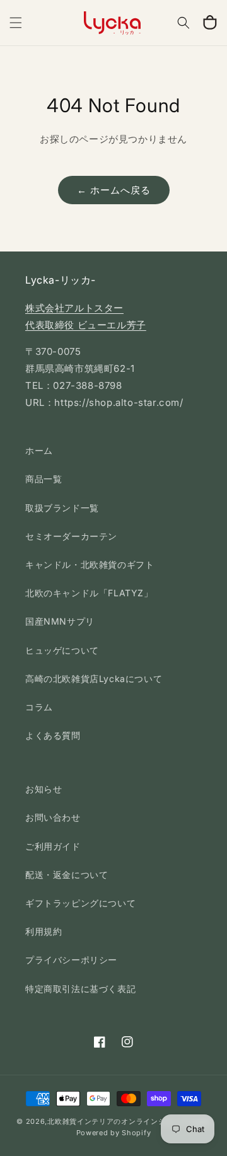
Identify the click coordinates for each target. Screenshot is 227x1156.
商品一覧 (43, 478)
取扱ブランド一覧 (62, 507)
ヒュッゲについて (62, 650)
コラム (39, 707)
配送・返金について (66, 874)
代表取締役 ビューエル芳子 (85, 325)
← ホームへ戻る (114, 190)
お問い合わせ (53, 817)
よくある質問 (53, 735)
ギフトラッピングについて (80, 903)
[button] (16, 23)
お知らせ (43, 788)
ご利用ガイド (53, 846)
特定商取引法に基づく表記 (80, 988)
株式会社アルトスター (74, 308)
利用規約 (43, 931)
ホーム (39, 450)
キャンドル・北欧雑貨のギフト (89, 564)
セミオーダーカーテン (71, 536)
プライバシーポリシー (71, 959)
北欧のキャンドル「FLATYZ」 (89, 592)
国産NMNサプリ (60, 621)
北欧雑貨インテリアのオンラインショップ (117, 1121)
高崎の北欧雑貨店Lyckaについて (93, 678)
